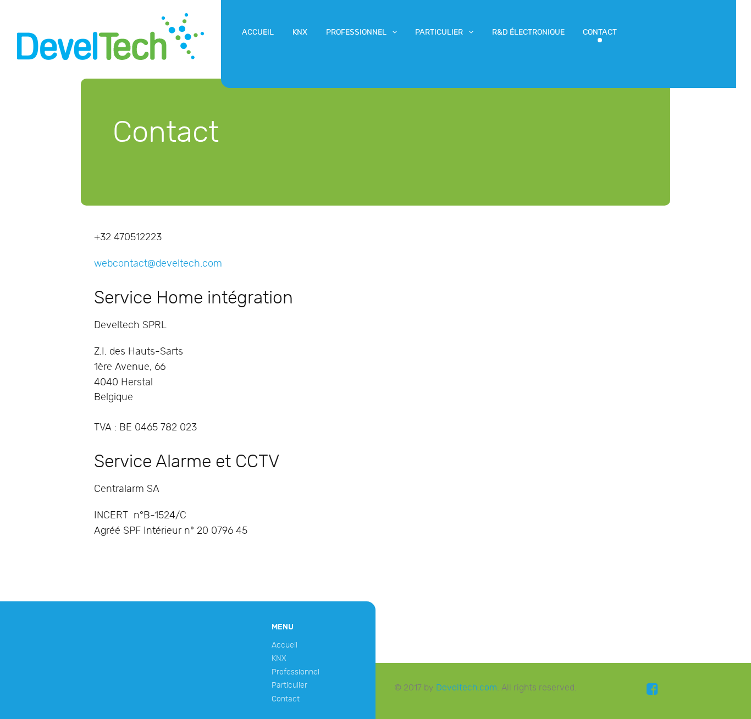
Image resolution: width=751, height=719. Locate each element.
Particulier (289, 685)
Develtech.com (466, 688)
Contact (286, 699)
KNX (279, 658)
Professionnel (295, 672)
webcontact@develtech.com (158, 263)
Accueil (284, 645)
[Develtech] (110, 36)
